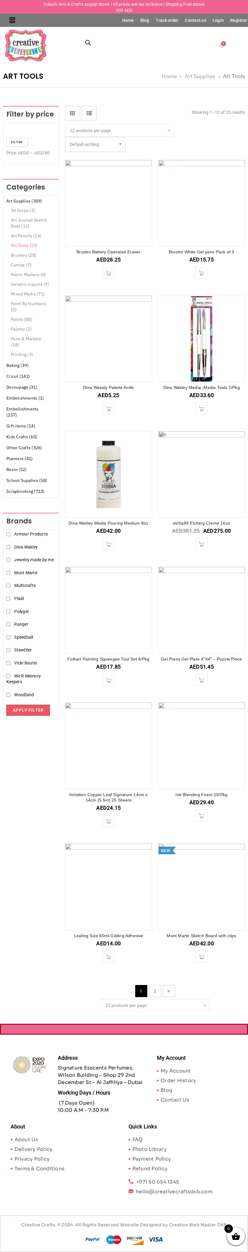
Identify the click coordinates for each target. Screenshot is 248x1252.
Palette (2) (21, 329)
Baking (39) (17, 365)
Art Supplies (200, 76)
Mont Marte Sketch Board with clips (201, 935)
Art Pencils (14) (26, 236)
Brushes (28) (23, 255)
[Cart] (221, 45)
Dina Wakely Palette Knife (108, 387)
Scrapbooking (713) (25, 491)
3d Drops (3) (23, 210)
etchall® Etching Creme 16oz (201, 523)
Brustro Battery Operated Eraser (108, 251)
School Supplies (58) (26, 480)
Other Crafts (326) (24, 447)
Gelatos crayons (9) (30, 284)
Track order (167, 20)
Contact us (195, 20)
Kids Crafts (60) (21, 437)
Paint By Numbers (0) (28, 306)
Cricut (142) (18, 376)
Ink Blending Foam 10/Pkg (201, 794)
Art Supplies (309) (24, 201)
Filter (17, 142)
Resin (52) (16, 469)
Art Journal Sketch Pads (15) (29, 223)
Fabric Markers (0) (28, 274)
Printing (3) (22, 354)
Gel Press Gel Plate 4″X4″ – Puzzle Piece (201, 659)
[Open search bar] (88, 42)
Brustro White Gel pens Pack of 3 (201, 251)
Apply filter (28, 710)
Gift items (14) (20, 426)
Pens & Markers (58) (26, 342)
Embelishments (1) (25, 398)
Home (128, 20)
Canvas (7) (21, 265)
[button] (12, 20)
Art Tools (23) (24, 245)
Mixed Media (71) (28, 294)
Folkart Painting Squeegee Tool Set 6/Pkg (108, 659)
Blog (144, 20)
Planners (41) (19, 458)
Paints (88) (21, 319)
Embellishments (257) (22, 412)
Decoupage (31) (22, 387)
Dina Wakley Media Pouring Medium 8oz (108, 523)
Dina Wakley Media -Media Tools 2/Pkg (201, 387)
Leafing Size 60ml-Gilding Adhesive (108, 935)
